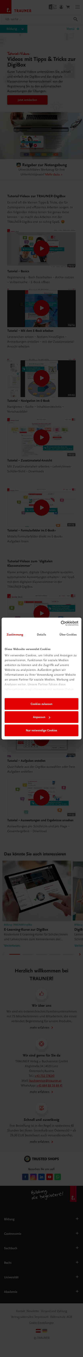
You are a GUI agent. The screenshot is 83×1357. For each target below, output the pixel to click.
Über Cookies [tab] (68, 634)
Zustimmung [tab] (15, 634)
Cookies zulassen (41, 704)
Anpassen (39, 717)
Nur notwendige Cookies (41, 730)
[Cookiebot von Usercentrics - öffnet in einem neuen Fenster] (60, 623)
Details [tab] (41, 634)
